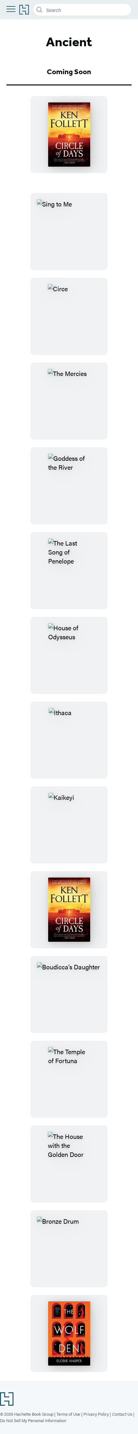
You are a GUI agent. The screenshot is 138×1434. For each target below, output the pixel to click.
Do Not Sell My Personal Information (33, 1420)
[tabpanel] (69, 134)
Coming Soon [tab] (69, 71)
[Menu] (10, 9)
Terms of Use (68, 1414)
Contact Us (122, 1414)
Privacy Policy (96, 1414)
